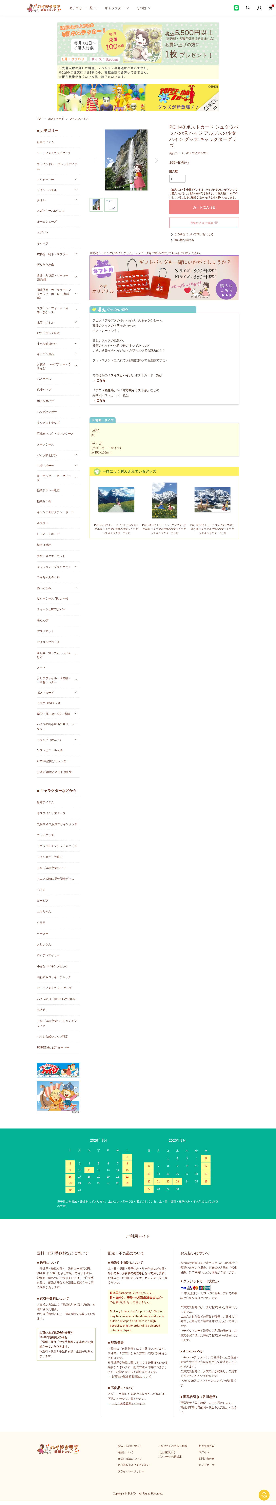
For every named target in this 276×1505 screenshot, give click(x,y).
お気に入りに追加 (201, 223)
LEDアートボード (48, 534)
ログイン (204, 1452)
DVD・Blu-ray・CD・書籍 (53, 714)
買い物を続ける (184, 240)
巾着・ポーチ (45, 465)
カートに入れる (204, 207)
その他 (141, 7)
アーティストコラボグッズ (54, 153)
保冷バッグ (44, 389)
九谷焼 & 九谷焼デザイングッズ (57, 824)
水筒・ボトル (45, 322)
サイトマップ (206, 1465)
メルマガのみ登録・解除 (172, 1445)
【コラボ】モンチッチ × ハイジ (57, 846)
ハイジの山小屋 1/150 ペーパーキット (57, 726)
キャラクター (114, 7)
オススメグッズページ (51, 813)
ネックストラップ (48, 422)
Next (156, 160)
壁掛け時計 (44, 544)
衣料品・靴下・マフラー (52, 254)
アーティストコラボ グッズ (54, 988)
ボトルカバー (45, 400)
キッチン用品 (45, 354)
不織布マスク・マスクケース (55, 433)
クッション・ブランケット (54, 567)
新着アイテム (45, 142)
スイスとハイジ (79, 118)
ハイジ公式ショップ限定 (52, 1036)
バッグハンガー (47, 411)
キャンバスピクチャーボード (55, 512)
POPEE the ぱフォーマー (53, 1047)
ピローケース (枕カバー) (52, 598)
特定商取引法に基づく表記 (133, 1465)
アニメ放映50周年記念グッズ (55, 878)
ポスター (42, 523)
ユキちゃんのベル (48, 577)
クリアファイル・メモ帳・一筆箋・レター (54, 680)
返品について (126, 1452)
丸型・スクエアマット (51, 556)
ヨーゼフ (42, 900)
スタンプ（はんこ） (49, 740)
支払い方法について (129, 1458)
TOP (39, 118)
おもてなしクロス (48, 332)
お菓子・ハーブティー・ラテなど (54, 366)
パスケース (44, 378)
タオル (41, 200)
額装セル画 (44, 501)
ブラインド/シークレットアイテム (57, 166)
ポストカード (56, 118)
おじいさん (44, 944)
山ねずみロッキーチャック (54, 977)
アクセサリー (45, 179)
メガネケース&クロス (50, 210)
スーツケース (45, 444)
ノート (41, 667)
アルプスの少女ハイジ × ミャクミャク (57, 1023)
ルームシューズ (47, 221)
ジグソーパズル (47, 190)
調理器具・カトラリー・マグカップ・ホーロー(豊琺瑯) (54, 294)
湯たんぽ (42, 620)
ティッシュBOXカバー (51, 609)
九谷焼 (41, 1009)
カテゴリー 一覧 (81, 7)
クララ (41, 922)
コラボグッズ (45, 835)
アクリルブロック (48, 642)
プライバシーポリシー (131, 1471)
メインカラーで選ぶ (49, 856)
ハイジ (41, 889)
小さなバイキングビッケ (52, 966)
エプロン (42, 232)
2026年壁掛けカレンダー (53, 761)
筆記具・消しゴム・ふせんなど (54, 655)
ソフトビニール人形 (49, 750)
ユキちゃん (44, 911)
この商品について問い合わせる (194, 234)
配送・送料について (129, 1445)
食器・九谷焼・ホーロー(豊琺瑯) (52, 277)
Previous (96, 160)
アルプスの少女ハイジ (51, 867)
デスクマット (45, 631)
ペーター (42, 933)
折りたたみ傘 (45, 264)
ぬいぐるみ (44, 588)
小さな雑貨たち (47, 344)
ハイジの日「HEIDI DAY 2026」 (57, 999)
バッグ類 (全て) (47, 455)
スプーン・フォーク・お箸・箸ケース (52, 310)
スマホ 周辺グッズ (48, 703)
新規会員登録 (206, 1445)
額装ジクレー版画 (48, 490)
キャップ (42, 243)
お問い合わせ (206, 1458)
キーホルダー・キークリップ (54, 478)
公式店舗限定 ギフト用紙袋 (54, 772)
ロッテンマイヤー (48, 955)
